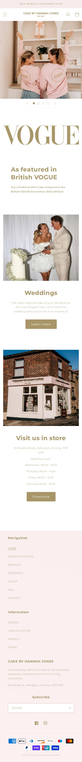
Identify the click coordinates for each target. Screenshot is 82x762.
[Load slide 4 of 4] (48, 103)
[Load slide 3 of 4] (43, 103)
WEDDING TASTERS (21, 556)
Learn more (41, 324)
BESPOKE (14, 564)
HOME (12, 548)
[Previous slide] (27, 103)
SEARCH (13, 622)
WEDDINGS (15, 573)
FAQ (11, 589)
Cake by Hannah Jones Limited (45, 755)
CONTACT (14, 597)
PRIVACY (14, 639)
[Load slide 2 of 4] (38, 103)
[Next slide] (55, 103)
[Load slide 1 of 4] (33, 103)
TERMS (12, 647)
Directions (41, 497)
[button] (5, 14)
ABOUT (13, 581)
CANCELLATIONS (19, 630)
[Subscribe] (69, 708)
